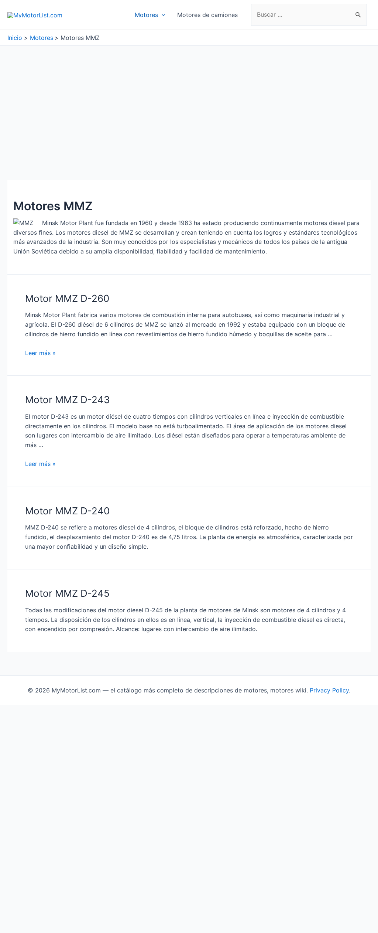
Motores (146, 14)
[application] (161, 15)
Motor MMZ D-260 (67, 298)
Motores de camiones (207, 14)
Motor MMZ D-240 (67, 511)
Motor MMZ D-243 (67, 399)
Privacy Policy (329, 690)
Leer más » (40, 353)
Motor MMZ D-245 (67, 593)
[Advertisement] (189, 101)
